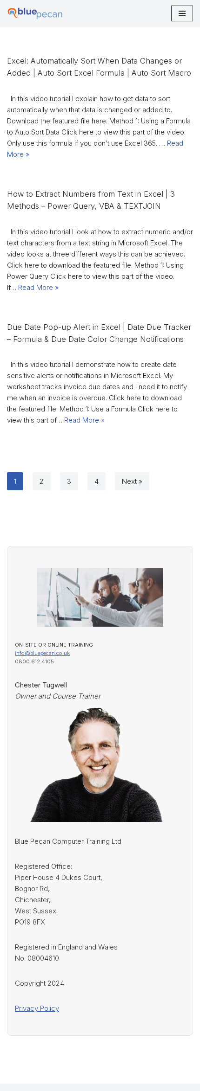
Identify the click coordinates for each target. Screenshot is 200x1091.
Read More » (38, 287)
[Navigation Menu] (182, 13)
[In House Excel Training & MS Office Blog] (35, 13)
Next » (132, 481)
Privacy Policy (37, 1008)
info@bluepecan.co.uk (42, 653)
